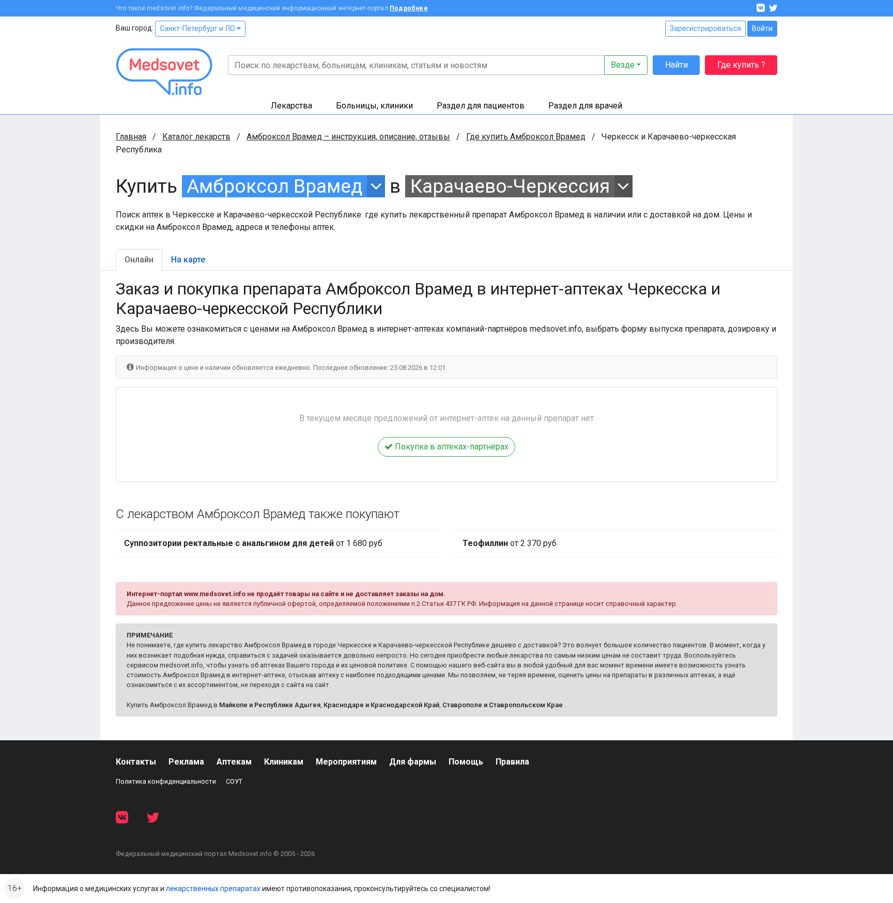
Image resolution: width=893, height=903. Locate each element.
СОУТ (234, 781)
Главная (131, 137)
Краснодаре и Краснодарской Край (381, 705)
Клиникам (283, 762)
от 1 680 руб (253, 543)
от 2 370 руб (510, 543)
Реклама (186, 762)
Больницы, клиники (374, 106)
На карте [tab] (188, 259)
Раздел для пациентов (481, 106)
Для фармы (412, 762)
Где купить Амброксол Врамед (526, 137)
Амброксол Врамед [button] (274, 186)
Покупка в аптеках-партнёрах (451, 447)
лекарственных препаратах (213, 888)
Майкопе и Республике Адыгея (269, 705)
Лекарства (291, 106)
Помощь (466, 762)
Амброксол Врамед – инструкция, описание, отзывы (348, 137)
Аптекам (234, 762)
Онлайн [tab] (139, 259)
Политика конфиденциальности (166, 781)
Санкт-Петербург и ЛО (198, 28)
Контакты (136, 762)
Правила (512, 762)
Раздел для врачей (585, 106)
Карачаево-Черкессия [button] (510, 186)
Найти (676, 65)
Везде (623, 65)
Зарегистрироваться (705, 28)
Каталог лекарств (196, 137)
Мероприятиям (346, 762)
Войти (762, 28)
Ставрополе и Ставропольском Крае (502, 705)
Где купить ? (741, 65)
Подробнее (409, 8)
